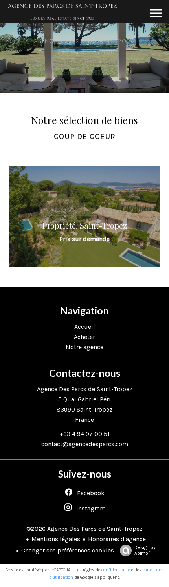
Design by (145, 550)
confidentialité (115, 569)
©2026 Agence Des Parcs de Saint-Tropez (84, 528)
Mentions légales (55, 539)
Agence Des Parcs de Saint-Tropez (84, 389)
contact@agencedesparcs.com (84, 444)
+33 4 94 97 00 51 (84, 434)
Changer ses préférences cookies (67, 550)
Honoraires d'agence (117, 539)
